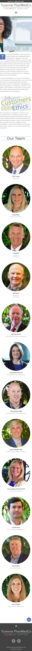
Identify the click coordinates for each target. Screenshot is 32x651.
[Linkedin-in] (19, 641)
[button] (16, 12)
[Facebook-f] (13, 641)
